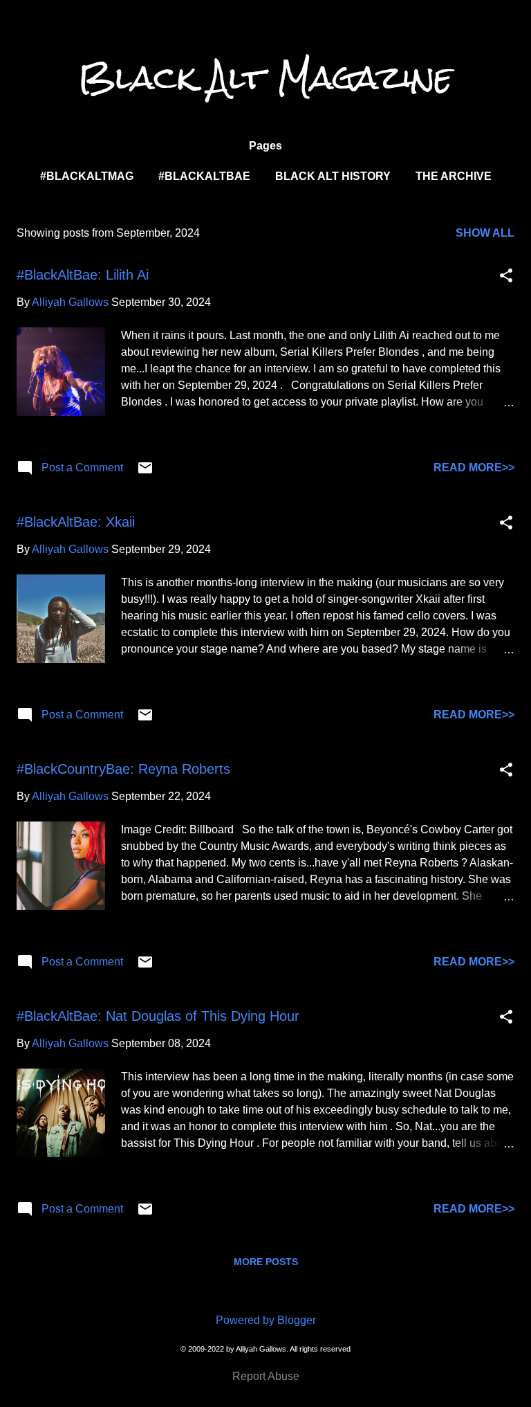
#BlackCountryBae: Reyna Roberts (123, 769)
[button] (506, 277)
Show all (485, 233)
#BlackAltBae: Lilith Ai (83, 274)
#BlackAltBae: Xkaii (76, 521)
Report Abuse (265, 1376)
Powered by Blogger (266, 1320)
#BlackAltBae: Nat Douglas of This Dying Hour (158, 1016)
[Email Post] (145, 472)
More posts (266, 1261)
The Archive (454, 176)
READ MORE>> (474, 467)
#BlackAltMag (86, 176)
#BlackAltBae (204, 176)
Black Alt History (333, 176)
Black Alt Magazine (265, 78)
